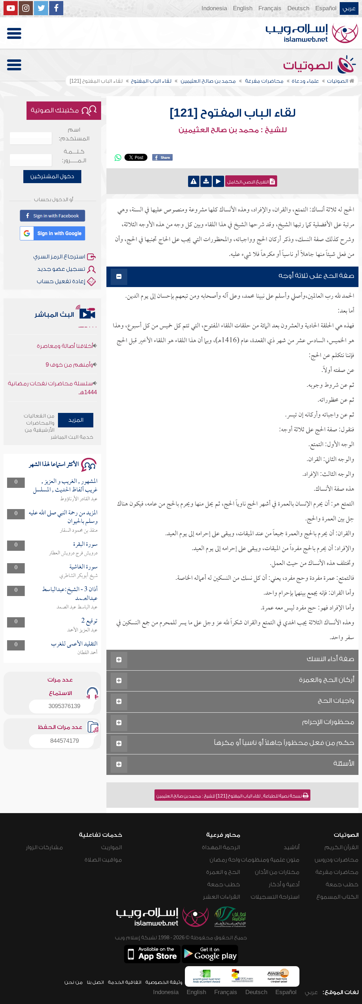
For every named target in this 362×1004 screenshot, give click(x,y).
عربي (349, 8)
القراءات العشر (221, 897)
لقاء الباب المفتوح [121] (233, 113)
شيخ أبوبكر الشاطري (78, 576)
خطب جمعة (342, 884)
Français (269, 8)
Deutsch (298, 8)
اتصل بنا (95, 982)
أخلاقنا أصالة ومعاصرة (65, 336)
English (242, 8)
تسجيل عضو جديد (61, 269)
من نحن (73, 982)
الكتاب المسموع (337, 897)
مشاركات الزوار (44, 847)
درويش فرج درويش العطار (73, 553)
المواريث (111, 847)
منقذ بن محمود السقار (79, 530)
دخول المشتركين (52, 176)
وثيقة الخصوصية (163, 982)
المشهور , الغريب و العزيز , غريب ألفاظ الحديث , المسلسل (65, 486)
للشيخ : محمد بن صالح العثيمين (233, 130)
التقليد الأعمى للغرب (74, 644)
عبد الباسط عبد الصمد (77, 607)
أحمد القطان (87, 653)
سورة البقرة (85, 544)
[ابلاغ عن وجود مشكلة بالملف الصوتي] (193, 181)
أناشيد (291, 847)
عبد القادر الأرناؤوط (79, 499)
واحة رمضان (225, 860)
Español (326, 8)
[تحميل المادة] (206, 181)
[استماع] (218, 181)
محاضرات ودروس (336, 860)
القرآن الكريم (341, 847)
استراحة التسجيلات (275, 897)
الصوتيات (309, 65)
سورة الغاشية (83, 567)
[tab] (232, 277)
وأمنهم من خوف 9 (69, 355)
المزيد (75, 420)
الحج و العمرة (223, 872)
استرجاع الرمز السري (59, 256)
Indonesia (214, 8)
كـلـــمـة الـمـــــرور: (74, 156)
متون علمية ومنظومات (270, 860)
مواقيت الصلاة (103, 860)
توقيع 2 (89, 621)
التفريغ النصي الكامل (248, 182)
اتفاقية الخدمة (124, 982)
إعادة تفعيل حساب (61, 281)
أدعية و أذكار (284, 884)
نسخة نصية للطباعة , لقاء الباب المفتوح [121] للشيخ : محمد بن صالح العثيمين (230, 796)
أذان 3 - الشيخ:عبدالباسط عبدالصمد (70, 594)
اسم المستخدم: (74, 134)
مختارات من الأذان (277, 872)
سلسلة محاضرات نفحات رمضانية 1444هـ (52, 378)
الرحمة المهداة (221, 847)
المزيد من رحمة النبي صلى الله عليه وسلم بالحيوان (63, 517)
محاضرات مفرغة (336, 872)
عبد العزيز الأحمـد (82, 630)
